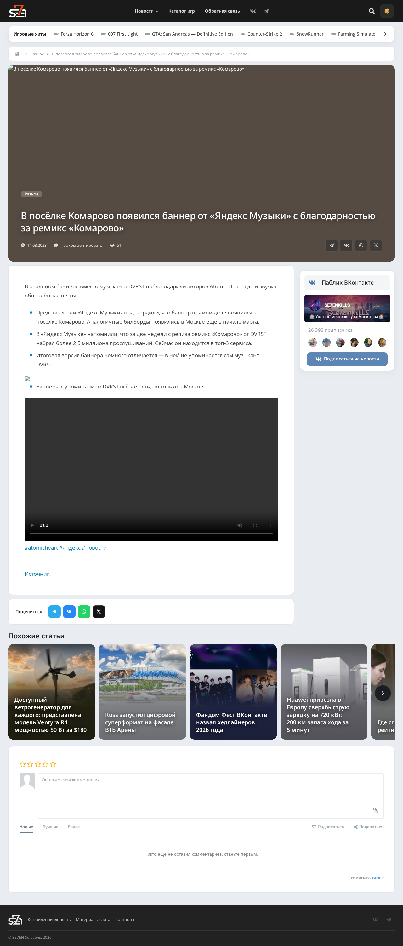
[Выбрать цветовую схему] (387, 11)
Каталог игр (181, 11)
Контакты (124, 919)
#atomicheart (41, 547)
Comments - (367, 878)
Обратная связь (222, 11)
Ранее (74, 827)
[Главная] (18, 54)
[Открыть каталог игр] (382, 34)
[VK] (253, 11)
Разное (37, 54)
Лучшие (50, 827)
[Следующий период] (383, 693)
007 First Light (123, 34)
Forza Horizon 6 (77, 34)
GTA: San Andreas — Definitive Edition (192, 34)
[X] (376, 245)
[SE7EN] (17, 11)
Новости (144, 11)
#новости (94, 547)
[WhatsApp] (361, 245)
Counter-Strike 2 (264, 34)
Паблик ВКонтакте (348, 282)
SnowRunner (310, 34)
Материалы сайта (93, 919)
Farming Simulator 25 (360, 34)
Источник (37, 573)
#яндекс (70, 547)
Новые (26, 827)
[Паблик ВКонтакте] (315, 283)
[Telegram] (266, 11)
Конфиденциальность (49, 919)
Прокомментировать (81, 245)
